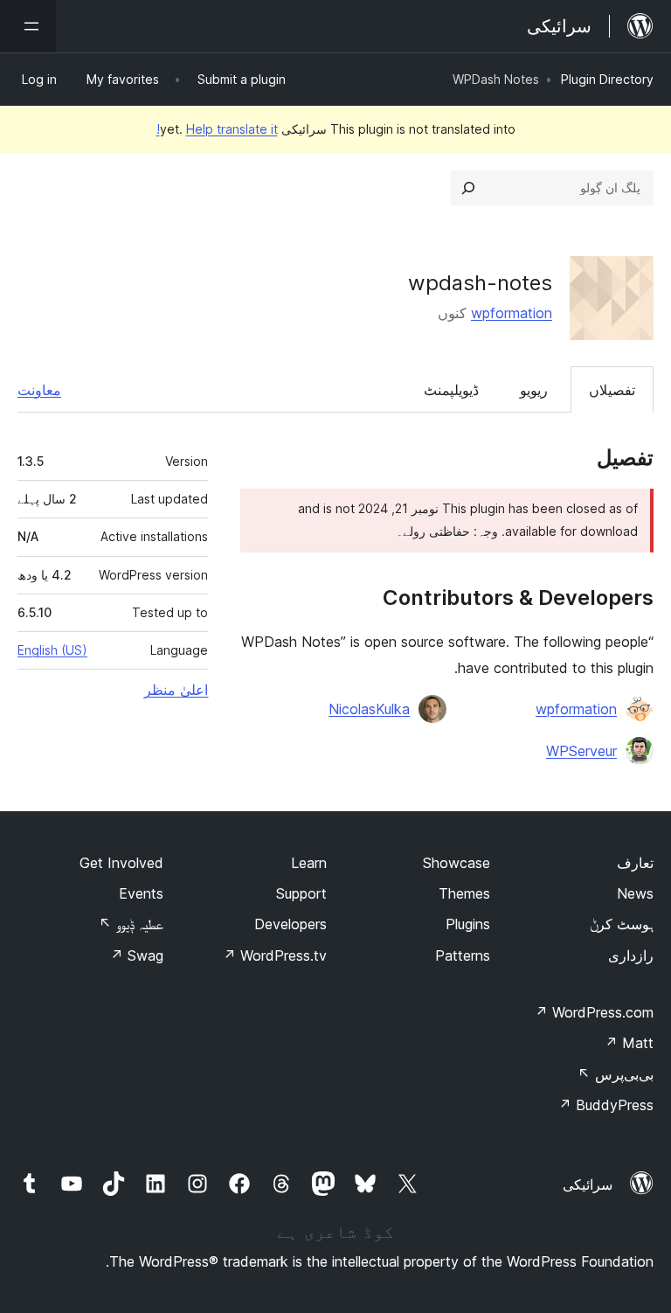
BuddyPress (606, 1105)
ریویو (534, 390)
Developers (290, 924)
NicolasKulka (369, 709)
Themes (464, 893)
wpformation (511, 313)
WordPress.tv (275, 955)
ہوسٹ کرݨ (622, 924)
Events (141, 893)
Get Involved (121, 863)
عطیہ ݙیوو (131, 924)
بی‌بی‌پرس (616, 1074)
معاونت (39, 390)
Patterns (462, 955)
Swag (136, 955)
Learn (309, 863)
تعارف (635, 863)
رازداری (631, 955)
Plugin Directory (607, 79)
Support (301, 893)
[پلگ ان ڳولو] (468, 187)
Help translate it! (217, 129)
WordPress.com (594, 1012)
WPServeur (581, 751)
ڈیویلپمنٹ (451, 390)
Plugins (468, 924)
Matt (629, 1043)
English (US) (52, 650)
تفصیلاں (612, 390)
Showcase (456, 863)
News (635, 893)
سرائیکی (587, 1184)
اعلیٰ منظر (176, 689)
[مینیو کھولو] (28, 26)
